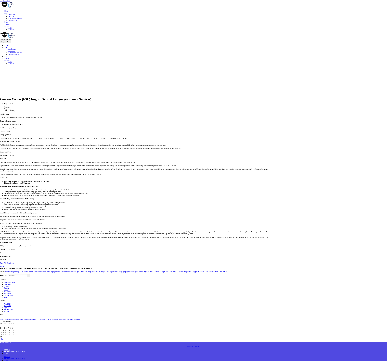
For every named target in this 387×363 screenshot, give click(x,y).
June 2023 (7, 304)
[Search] (28, 275)
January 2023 (8, 309)
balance (26, 319)
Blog (6, 22)
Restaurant (7, 293)
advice (21, 319)
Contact (6, 24)
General (6, 288)
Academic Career (9, 282)
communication (32, 319)
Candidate (7, 284)
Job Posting (7, 292)
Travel (6, 297)
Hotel (6, 290)
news (60, 319)
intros (47, 319)
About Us (7, 350)
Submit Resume (13, 20)
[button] (10, 26)
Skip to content (5, 1)
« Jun (1, 339)
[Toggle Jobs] (35, 47)
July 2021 (7, 311)
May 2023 (7, 306)
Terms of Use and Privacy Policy (14, 351)
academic (2, 319)
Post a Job (11, 16)
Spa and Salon (8, 295)
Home (6, 11)
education (42, 319)
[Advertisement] (135, 80)
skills (66, 319)
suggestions (70, 319)
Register (11, 29)
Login (10, 28)
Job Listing (12, 15)
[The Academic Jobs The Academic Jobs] (7, 7)
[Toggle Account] (35, 60)
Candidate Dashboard (15, 18)
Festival (6, 286)
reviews (63, 319)
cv (38, 318)
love (57, 319)
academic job (8, 319)
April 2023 (7, 307)
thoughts (77, 319)
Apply (2, 266)
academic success (15, 319)
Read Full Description (7, 263)
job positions (53, 319)
